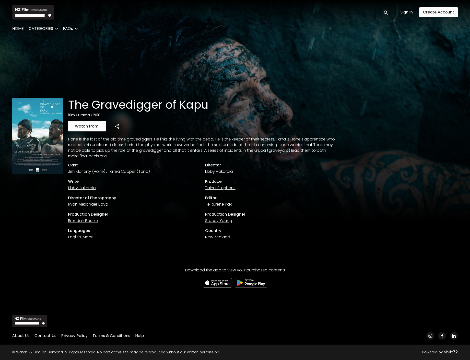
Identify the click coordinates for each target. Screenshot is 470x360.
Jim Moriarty (79, 171)
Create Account (438, 12)
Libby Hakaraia (219, 171)
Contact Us (45, 335)
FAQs (68, 28)
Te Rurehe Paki (218, 204)
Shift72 (451, 352)
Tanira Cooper (122, 171)
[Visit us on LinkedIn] (454, 336)
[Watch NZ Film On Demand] (29, 321)
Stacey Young (218, 220)
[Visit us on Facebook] (442, 336)
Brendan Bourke (83, 220)
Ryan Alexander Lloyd (88, 204)
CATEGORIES (41, 28)
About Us (21, 335)
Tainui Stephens (220, 188)
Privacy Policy (74, 335)
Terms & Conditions (111, 335)
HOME (18, 28)
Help (139, 335)
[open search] (386, 12)
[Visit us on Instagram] (430, 336)
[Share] (117, 126)
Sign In (406, 12)
